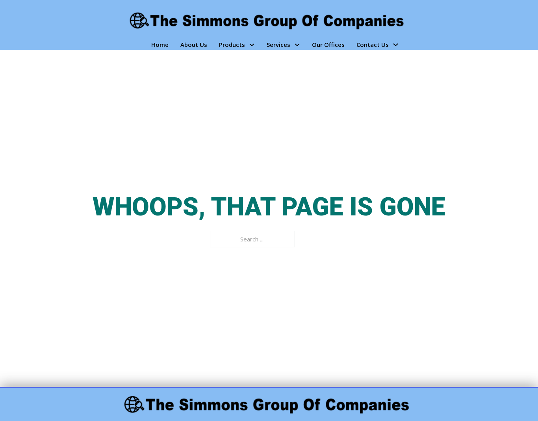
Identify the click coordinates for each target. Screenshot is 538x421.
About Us (193, 44)
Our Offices (328, 44)
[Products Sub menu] (252, 45)
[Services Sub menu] (297, 45)
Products (232, 44)
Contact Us (372, 44)
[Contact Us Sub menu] (396, 45)
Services (278, 44)
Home (160, 44)
